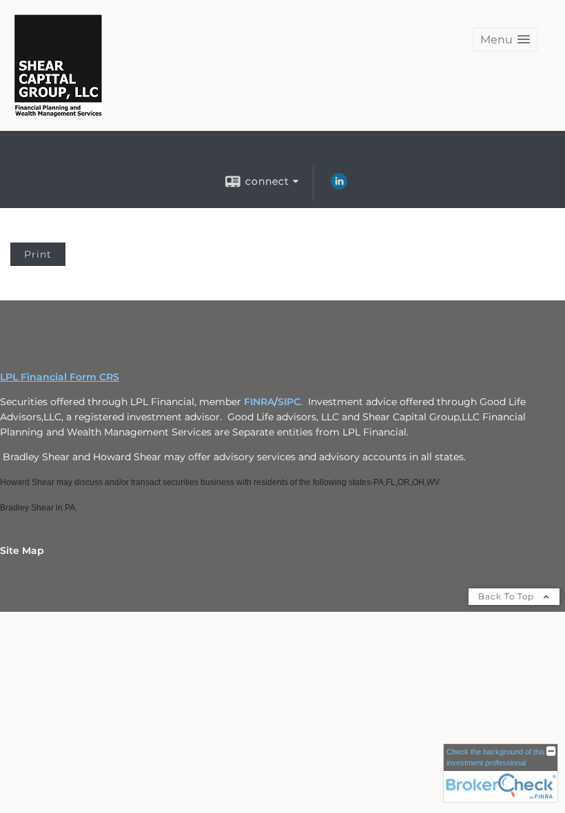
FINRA (259, 401)
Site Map (22, 550)
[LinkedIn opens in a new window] (339, 186)
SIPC (289, 401)
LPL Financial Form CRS (59, 377)
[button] (505, 40)
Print (38, 254)
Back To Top (507, 596)
